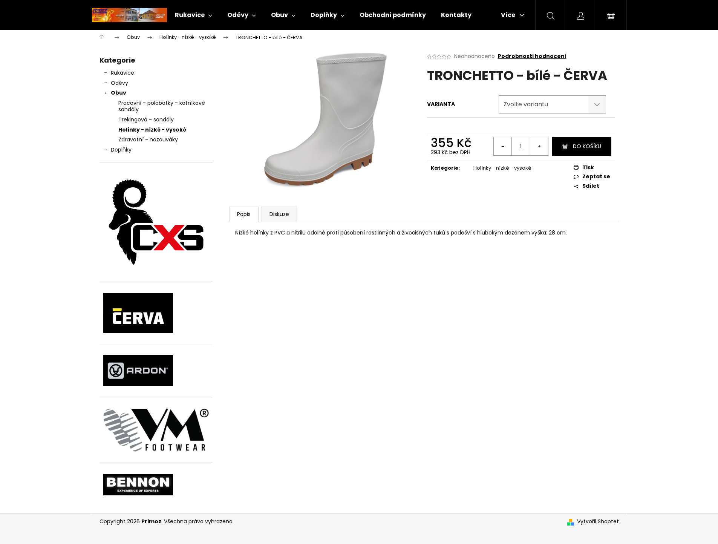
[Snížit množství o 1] (503, 146)
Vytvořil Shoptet (598, 521)
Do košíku (587, 146)
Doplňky (121, 149)
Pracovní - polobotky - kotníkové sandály (161, 106)
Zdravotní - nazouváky (148, 139)
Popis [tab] (244, 214)
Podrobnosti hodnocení (532, 56)
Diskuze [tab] (279, 214)
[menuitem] (193, 15)
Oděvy (119, 83)
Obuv (118, 93)
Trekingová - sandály (146, 119)
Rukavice (122, 73)
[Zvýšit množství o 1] (539, 146)
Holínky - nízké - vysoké (152, 129)
